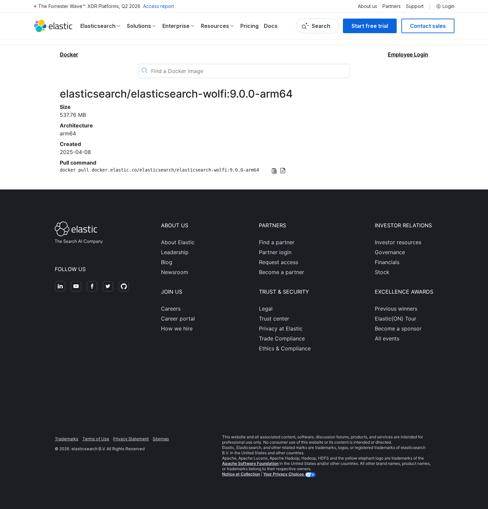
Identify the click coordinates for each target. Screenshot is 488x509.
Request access (278, 262)
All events (387, 338)
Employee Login (408, 54)
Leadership (175, 252)
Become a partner (281, 272)
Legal (266, 308)
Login (448, 6)
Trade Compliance (282, 338)
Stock (382, 272)
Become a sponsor (398, 328)
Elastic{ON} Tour (395, 318)
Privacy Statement (131, 438)
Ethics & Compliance (285, 348)
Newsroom (174, 272)
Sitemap (161, 438)
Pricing (249, 26)
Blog (166, 262)
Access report (158, 6)
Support (415, 6)
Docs (271, 26)
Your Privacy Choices (284, 474)
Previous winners (396, 308)
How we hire (177, 328)
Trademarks (66, 438)
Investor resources (398, 242)
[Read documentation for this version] (282, 171)
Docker (69, 54)
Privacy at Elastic (280, 328)
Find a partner (276, 242)
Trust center (274, 318)
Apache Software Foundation (250, 463)
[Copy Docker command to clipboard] (274, 172)
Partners (391, 6)
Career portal (178, 318)
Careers (171, 308)
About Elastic (178, 242)
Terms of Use (95, 438)
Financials (387, 262)
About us (367, 6)
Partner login (275, 252)
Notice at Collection (241, 474)
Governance (390, 252)
